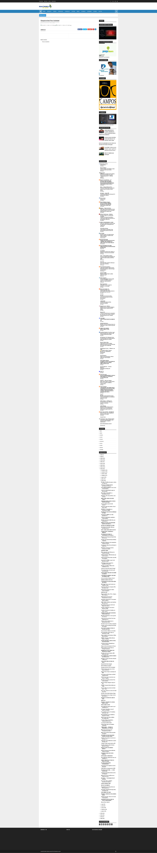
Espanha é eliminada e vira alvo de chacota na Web (107, 608)
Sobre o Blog (46, 1)
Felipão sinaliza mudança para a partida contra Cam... (107, 621)
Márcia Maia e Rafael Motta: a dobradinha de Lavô (106, 493)
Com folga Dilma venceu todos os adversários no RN (107, 633)
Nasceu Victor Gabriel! (105, 802)
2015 (101, 467)
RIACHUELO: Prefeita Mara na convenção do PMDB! (106, 510)
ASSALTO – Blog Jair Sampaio (106, 380)
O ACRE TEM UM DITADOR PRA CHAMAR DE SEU (107, 320)
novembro (103, 472)
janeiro (102, 811)
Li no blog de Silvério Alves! (106, 722)
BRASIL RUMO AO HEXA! (105, 704)
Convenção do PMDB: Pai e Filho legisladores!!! (107, 515)
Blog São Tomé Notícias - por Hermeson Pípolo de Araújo (106, 180)
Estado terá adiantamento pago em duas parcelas (108, 491)
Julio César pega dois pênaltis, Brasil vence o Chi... (108, 507)
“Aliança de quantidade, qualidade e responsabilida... (108, 518)
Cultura (73, 11)
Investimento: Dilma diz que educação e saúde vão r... (108, 545)
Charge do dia (102, 199)
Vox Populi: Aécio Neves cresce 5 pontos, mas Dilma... (107, 709)
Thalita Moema (103, 406)
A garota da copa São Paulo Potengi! (108, 568)
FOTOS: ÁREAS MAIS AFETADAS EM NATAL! (107, 662)
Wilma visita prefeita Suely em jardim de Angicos (108, 733)
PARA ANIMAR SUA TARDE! (106, 792)
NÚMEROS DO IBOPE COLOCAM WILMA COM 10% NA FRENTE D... (108, 523)
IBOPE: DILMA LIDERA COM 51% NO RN (108, 529)
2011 (101, 816)
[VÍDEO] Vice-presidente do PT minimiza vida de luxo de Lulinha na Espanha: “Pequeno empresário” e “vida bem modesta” (107, 175)
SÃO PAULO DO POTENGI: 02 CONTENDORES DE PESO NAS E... (107, 534)
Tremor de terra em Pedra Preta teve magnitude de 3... (108, 619)
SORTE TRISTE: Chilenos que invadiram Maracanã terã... (108, 602)
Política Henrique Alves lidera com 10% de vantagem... (108, 558)
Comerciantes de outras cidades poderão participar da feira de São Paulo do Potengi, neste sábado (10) (107, 344)
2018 (101, 461)
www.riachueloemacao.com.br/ (106, 423)
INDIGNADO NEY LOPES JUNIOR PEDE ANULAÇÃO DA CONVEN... (107, 651)
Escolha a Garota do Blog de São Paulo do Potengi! (108, 626)
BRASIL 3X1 (103, 700)
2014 (101, 468)
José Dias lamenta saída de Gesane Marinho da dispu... (107, 745)
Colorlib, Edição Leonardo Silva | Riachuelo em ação (52, 851)
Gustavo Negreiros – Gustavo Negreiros (105, 367)
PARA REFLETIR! (104, 592)
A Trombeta (102, 250)
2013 (101, 813)
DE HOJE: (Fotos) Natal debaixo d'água (108, 693)
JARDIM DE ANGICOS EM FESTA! (107, 579)
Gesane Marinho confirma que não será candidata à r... (108, 758)
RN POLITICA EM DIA (104, 239)
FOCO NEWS (102, 318)
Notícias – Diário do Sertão (105, 208)
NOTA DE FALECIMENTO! (105, 785)
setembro (103, 475)
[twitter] (115, 1)
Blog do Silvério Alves (104, 342)
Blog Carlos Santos (104, 163)
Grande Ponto (103, 417)
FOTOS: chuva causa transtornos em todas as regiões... (108, 677)
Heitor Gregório (103, 277)
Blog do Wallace (103, 167)
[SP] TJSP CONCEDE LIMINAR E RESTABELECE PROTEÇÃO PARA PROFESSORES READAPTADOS (105, 204)
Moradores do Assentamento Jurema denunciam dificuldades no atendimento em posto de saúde (107, 397)
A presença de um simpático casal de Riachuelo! (108, 766)
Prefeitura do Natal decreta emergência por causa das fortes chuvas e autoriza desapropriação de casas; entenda (107, 314)
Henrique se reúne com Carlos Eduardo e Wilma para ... (108, 659)
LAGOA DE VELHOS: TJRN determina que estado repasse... (108, 555)
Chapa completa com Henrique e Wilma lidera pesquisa (108, 635)
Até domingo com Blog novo (105, 368)
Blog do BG (102, 172)
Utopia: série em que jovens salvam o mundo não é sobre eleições (107, 357)
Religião (95, 11)
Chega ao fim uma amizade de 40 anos (108, 646)
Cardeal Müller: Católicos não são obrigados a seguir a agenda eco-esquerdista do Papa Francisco (110, 149)
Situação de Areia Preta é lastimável (108, 667)
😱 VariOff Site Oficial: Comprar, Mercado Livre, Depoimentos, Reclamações (106, 351)
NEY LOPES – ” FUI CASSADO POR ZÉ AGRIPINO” (108, 778)
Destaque (101, 439)
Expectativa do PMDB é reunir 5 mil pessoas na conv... (108, 561)
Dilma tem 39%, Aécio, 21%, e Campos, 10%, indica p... (108, 594)
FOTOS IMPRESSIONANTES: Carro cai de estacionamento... (108, 488)
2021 (101, 456)
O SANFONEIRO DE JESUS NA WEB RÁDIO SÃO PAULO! (108, 582)
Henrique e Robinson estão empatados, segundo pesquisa (108, 543)
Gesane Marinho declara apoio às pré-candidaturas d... (108, 707)
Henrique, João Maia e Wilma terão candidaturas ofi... (107, 566)
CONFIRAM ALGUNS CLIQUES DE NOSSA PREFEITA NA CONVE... (108, 501)
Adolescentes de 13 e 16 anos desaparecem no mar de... (106, 597)
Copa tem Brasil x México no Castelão (108, 630)
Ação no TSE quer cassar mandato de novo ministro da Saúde (107, 413)
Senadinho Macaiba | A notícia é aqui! (107, 332)
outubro (103, 473)
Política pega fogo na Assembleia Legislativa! (107, 725)
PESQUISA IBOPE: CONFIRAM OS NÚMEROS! (107, 532)
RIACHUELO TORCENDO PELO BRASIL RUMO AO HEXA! (108, 702)
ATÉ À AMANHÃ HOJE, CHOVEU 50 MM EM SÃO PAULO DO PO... (108, 656)
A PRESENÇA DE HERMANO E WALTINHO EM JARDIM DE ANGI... (108, 576)
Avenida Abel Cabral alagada (106, 664)
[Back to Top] (115, 851)
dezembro (103, 470)
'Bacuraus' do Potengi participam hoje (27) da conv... (108, 537)
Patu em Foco (102, 198)
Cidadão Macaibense (104, 323)
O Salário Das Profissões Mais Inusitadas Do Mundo (105, 302)
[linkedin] (114, 1)
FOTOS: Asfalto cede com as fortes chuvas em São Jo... (108, 669)
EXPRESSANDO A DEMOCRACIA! (107, 755)
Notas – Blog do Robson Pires (106, 187)
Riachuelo (49, 11)
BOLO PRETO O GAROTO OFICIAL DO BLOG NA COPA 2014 (108, 628)
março (102, 807)
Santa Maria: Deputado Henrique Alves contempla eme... (108, 790)
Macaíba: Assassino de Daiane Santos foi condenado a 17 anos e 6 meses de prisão (107, 325)
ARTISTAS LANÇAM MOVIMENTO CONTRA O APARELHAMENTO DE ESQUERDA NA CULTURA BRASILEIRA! (107, 376)
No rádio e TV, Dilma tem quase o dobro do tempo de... (108, 482)
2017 (101, 463)
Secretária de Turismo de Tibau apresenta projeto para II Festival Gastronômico (106, 297)
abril (102, 805)
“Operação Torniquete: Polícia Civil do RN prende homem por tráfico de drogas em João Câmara (107, 268)
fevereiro (103, 809)
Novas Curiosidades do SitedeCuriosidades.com (105, 289)
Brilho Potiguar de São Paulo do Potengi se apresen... (107, 648)
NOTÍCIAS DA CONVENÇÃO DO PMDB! (107, 525)
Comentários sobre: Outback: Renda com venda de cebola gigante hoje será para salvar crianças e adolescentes (107, 420)
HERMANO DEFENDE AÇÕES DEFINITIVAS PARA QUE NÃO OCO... (108, 613)
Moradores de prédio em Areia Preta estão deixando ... (108, 680)
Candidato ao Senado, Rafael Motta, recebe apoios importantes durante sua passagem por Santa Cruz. (107, 218)
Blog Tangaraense (103, 284)
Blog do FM (102, 312)
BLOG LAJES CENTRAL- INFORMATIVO (107, 412)
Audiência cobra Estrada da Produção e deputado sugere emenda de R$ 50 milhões (107, 308)
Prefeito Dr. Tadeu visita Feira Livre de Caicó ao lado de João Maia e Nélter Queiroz (107, 189)
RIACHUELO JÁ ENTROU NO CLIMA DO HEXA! (108, 698)
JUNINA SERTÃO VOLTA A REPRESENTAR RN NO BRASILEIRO (107, 247)
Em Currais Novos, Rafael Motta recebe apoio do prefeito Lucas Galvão (107, 169)
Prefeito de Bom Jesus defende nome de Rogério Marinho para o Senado (107, 339)
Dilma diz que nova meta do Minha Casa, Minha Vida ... (107, 718)
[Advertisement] (68, 52)
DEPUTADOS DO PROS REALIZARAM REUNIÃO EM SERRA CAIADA (107, 736)
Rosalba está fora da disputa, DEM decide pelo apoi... (107, 653)
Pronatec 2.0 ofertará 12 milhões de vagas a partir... (108, 611)
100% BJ (102, 371)
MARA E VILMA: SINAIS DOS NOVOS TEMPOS (107, 499)
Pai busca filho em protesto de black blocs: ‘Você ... (108, 688)
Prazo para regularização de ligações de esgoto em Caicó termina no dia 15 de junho (107, 257)
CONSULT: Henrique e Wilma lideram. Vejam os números (108, 638)
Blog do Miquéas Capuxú (105, 202)
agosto (102, 477)
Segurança (89, 11)
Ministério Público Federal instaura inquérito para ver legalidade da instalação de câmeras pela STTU (106, 408)
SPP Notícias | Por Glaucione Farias (107, 337)
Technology (67, 11)
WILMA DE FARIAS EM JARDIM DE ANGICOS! (107, 748)
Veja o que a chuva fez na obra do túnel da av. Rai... (108, 691)
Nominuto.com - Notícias (105, 306)
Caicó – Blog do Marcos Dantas (106, 255)
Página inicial (41, 1)
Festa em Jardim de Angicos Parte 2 (108, 578)
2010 (101, 818)
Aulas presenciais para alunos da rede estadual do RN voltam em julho (107, 334)
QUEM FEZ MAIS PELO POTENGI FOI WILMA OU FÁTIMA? (107, 760)
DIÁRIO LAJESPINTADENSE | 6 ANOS (106, 222)
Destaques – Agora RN (104, 193)
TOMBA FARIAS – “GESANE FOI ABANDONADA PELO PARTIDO (107, 727)
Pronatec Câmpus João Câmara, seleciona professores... (107, 720)
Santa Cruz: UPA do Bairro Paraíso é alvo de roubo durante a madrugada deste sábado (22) (107, 224)
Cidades (54, 11)
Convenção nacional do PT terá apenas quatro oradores (108, 600)
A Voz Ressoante (103, 374)
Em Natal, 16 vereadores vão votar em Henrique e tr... (108, 738)
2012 (101, 815)
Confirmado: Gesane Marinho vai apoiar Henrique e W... (108, 741)
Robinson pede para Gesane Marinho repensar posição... (108, 751)
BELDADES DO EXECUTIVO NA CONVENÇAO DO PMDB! (108, 512)
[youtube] (117, 1)
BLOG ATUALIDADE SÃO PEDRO (106, 245)
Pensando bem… (103, 164)
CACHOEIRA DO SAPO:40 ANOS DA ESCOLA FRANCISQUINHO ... (107, 800)
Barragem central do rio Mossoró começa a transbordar (106, 402)
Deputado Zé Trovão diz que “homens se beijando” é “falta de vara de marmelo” (107, 252)
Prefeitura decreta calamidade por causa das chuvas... (107, 644)
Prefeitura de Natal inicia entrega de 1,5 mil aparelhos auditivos (107, 194)
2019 (101, 460)
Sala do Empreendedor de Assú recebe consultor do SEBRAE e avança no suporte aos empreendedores (107, 280)
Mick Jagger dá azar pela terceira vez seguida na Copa (108, 584)
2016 (101, 465)
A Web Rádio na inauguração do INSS (108, 768)
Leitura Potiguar (103, 386)
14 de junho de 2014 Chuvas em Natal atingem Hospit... (108, 675)
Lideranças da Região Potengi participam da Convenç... (107, 485)
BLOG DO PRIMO (103, 272)
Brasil (78, 11)
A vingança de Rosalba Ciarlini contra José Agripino (108, 773)
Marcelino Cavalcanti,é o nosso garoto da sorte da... (108, 616)
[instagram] (112, 1)
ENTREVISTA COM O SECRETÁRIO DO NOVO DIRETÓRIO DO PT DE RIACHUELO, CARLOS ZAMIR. (110, 139)
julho (102, 478)
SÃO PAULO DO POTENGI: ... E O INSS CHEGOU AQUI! (108, 770)
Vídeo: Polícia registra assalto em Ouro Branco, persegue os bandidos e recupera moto (107, 382)
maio (102, 804)
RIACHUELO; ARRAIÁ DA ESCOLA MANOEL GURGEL (108, 794)
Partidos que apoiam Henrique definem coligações (108, 540)
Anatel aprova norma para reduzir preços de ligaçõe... (107, 590)
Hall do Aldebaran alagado (106, 665)
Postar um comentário (45, 41)
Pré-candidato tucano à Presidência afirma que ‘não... (108, 712)
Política (100, 11)
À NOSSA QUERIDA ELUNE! (106, 783)
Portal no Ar (102, 425)
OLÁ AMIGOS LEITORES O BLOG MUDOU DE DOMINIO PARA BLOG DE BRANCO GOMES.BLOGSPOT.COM (107, 362)
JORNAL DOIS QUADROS (104, 328)
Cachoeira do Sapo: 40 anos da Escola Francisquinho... (108, 797)
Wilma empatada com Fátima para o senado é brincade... (108, 552)
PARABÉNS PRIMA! (104, 550)
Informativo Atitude (104, 228)
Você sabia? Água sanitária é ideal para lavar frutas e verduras (107, 263)
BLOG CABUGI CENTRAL (104, 360)
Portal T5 (102, 261)
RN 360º (101, 295)
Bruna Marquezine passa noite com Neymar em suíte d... (108, 605)
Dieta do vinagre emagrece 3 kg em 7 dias (108, 683)
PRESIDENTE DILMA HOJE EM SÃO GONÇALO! (107, 753)
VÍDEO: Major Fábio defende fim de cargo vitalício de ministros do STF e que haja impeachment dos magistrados (107, 210)
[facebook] (110, 1)
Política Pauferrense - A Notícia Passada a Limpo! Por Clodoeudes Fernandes (106, 215)
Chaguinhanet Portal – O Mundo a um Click (107, 349)
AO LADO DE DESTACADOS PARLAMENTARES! (106, 763)
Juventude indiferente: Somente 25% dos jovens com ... (108, 587)
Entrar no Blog (54, 1)
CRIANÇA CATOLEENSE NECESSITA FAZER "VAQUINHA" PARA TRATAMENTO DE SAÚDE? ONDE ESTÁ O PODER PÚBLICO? (107, 241)
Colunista (83, 11)
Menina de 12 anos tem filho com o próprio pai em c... (107, 776)
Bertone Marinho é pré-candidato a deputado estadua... (108, 715)
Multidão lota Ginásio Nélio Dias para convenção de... (108, 520)
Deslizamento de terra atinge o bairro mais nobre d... (108, 695)
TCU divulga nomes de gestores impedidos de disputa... (107, 563)
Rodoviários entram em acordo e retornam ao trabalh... (107, 548)
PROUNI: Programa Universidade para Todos (108, 685)
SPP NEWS (102, 233)
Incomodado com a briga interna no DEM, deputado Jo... (108, 787)
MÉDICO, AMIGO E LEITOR (104, 329)
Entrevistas (60, 11)
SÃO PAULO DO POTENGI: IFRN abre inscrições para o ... (107, 527)
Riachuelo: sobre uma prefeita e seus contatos (108, 496)
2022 (101, 454)
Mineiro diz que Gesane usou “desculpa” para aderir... (106, 730)
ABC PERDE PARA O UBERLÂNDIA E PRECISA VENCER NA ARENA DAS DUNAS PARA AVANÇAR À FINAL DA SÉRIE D (107, 183)
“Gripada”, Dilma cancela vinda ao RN (108, 743)
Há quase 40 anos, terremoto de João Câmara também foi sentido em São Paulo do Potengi (107, 235)
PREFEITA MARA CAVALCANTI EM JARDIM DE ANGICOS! (108, 573)
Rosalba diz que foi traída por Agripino (108, 623)
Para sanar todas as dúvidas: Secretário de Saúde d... (106, 781)
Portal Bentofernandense (105, 266)
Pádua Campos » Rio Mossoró (106, 400)
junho (102, 480)
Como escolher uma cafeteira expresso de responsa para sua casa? (107, 291)
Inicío (44, 11)
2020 (101, 458)
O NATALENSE (102, 301)
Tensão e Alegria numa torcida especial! (107, 504)
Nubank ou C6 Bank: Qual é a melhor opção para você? (106, 274)
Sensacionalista (103, 355)
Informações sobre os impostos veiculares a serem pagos (106, 285)
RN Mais (101, 394)
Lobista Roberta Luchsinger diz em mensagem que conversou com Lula (106, 230)
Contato (49, 1)
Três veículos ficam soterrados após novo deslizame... (108, 570)
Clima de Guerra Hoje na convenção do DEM (108, 672)
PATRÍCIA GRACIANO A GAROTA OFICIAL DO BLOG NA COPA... (108, 641)
